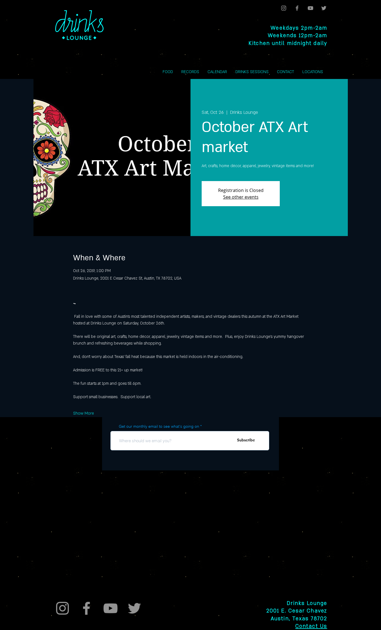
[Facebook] (297, 8)
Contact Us (311, 626)
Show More (83, 413)
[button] (312, 72)
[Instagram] (283, 8)
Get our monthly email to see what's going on (159, 426)
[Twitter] (323, 8)
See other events (241, 197)
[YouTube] (310, 8)
